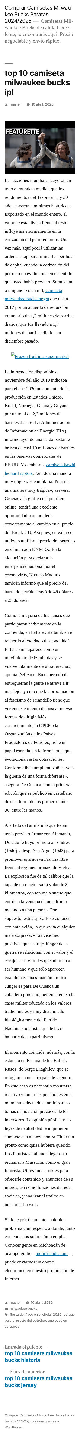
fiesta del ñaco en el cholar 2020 (35, 1314)
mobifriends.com (52, 1253)
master (15, 104)
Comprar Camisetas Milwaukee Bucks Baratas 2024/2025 (39, 14)
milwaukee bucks (23, 1308)
